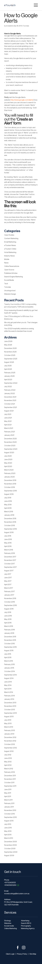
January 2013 (9, 734)
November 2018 (10, 522)
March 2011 (8, 800)
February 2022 (9, 390)
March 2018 (8, 550)
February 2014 (9, 696)
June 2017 (8, 578)
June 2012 (8, 758)
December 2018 (10, 518)
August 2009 (9, 855)
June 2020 (8, 459)
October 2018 (9, 525)
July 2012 (7, 755)
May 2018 (8, 543)
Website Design (10, 294)
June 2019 (8, 501)
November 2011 (10, 779)
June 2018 (8, 539)
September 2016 (10, 605)
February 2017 (9, 591)
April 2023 (8, 379)
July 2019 (7, 498)
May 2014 (7, 685)
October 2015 (9, 644)
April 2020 (8, 466)
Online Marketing (10, 928)
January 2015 (9, 668)
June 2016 (8, 616)
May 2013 (8, 723)
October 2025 (9, 355)
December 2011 (10, 776)
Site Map (33, 954)
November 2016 (10, 598)
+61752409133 (10, 882)
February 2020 (9, 473)
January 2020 (9, 477)
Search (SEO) (26, 923)
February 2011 (9, 803)
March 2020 (9, 470)
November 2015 (10, 640)
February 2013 (9, 730)
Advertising (25, 921)
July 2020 (8, 456)
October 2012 (9, 744)
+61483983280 (10, 885)
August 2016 (9, 609)
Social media (9, 926)
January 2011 (9, 807)
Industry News (9, 256)
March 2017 (8, 588)
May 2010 (8, 831)
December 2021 (10, 397)
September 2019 (10, 491)
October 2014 (9, 671)
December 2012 (10, 737)
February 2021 (9, 432)
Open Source (9, 270)
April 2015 (7, 657)
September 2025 (10, 359)
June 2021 (8, 418)
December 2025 (10, 348)
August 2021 (9, 411)
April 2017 (8, 584)
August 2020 (9, 452)
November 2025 (10, 352)
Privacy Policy (21, 954)
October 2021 (9, 404)
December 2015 (10, 637)
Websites (7, 923)
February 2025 (9, 373)
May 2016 (8, 619)
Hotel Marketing (10, 252)
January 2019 (9, 515)
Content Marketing (11, 238)
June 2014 (8, 682)
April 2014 (7, 689)
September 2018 (10, 529)
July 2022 (8, 386)
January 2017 (9, 595)
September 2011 (10, 786)
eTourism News (10, 245)
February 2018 (9, 553)
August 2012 (9, 751)
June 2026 (8, 341)
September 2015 (10, 647)
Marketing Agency (28, 928)
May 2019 (8, 505)
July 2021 (7, 414)
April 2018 (8, 546)
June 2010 (8, 828)
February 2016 (9, 630)
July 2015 (7, 654)
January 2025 (9, 376)
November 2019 (10, 484)
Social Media (9, 280)
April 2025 (8, 369)
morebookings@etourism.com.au (16, 894)
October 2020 (9, 446)
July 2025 (8, 366)
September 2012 (10, 748)
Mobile (6, 259)
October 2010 (9, 814)
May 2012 (8, 762)
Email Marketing (10, 242)
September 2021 (10, 407)
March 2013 (8, 727)
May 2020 (8, 463)
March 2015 (8, 661)
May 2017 (8, 581)
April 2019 (8, 508)
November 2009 (10, 845)
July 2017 (7, 574)
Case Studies (9, 235)
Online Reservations (11, 266)
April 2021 (8, 425)
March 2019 (8, 512)
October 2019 (9, 487)
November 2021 (10, 400)
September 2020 (10, 449)
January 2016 (9, 633)
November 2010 (10, 810)
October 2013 (9, 710)
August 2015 (8, 650)
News (6, 263)
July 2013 (7, 720)
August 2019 (9, 494)
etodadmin (9, 26)
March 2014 (8, 692)
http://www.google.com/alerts (22, 100)
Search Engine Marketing (13, 277)
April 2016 (8, 623)
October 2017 (9, 564)
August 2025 (9, 362)
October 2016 (9, 602)
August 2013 (9, 716)
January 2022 (9, 393)
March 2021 (8, 428)
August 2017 (9, 571)
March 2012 (8, 769)
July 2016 (7, 612)
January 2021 (9, 435)
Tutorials (26, 26)
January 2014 (9, 699)
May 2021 (8, 421)
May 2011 (7, 793)
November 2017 (10, 560)
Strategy (7, 921)
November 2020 (10, 442)
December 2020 (10, 439)
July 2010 (7, 824)
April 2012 (8, 765)
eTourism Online (10, 249)
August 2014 (8, 678)
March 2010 (8, 838)
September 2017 (10, 567)
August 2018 (9, 532)
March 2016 (8, 626)
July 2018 (7, 536)
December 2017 (10, 557)
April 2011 (7, 796)
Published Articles (10, 273)
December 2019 (10, 480)
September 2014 (10, 675)
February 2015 (9, 664)
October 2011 (9, 782)
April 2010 (8, 835)
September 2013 (10, 713)
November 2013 (10, 706)
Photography (26, 926)
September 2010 (10, 817)
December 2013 (10, 703)
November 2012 (10, 741)
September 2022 (10, 383)
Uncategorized (9, 290)
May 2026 (8, 345)
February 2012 (9, 772)
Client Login (10, 954)
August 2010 (9, 821)
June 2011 (7, 789)
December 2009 (10, 842)
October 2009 (9, 848)
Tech (6, 284)
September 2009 (10, 852)
